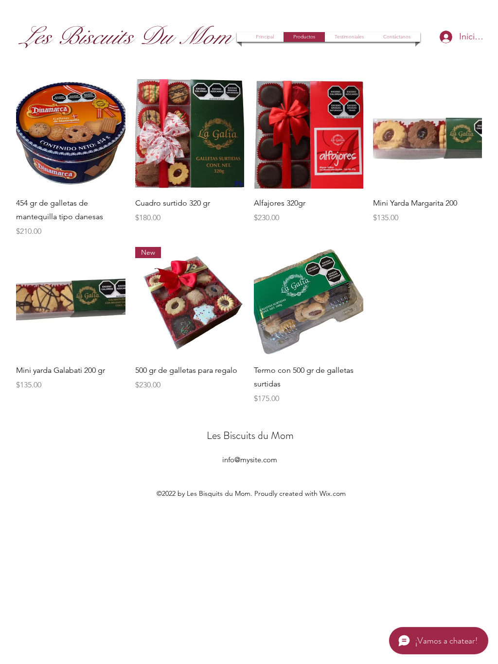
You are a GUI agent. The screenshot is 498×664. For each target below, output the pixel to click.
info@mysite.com (249, 459)
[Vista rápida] (70, 134)
